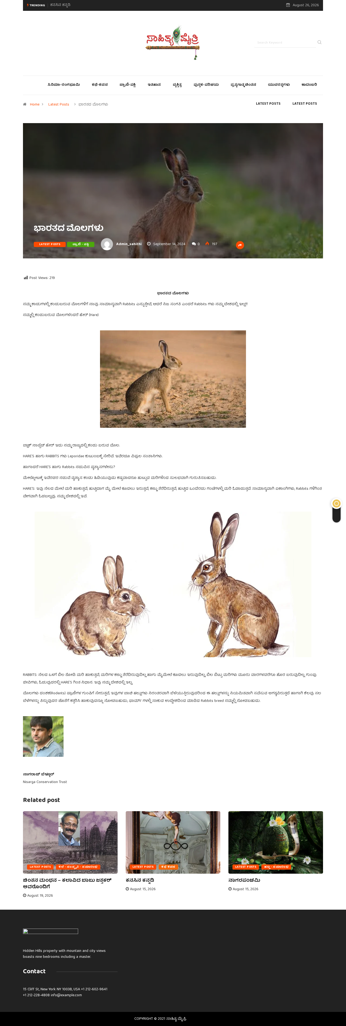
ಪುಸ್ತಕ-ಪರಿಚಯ (206, 85)
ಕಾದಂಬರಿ (309, 85)
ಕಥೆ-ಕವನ (100, 85)
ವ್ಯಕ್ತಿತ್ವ (177, 85)
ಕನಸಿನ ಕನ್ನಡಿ (140, 881)
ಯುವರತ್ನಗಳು (279, 85)
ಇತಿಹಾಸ (154, 85)
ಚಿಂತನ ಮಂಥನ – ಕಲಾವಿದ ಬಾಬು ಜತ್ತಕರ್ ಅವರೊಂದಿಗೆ (67, 884)
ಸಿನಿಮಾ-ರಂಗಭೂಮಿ (64, 85)
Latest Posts (58, 104)
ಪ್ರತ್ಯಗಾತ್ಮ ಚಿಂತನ (243, 85)
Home (34, 104)
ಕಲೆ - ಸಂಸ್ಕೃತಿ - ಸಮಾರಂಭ (78, 867)
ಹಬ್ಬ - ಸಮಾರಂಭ (276, 867)
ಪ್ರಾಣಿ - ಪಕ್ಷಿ (80, 244)
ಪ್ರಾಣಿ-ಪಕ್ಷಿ (127, 85)
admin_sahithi (129, 244)
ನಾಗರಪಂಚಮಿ (61, 5)
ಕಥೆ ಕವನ (168, 867)
